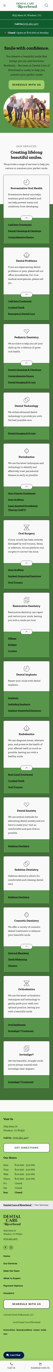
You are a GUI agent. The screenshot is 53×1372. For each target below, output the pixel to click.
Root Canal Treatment (20, 774)
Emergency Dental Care (21, 313)
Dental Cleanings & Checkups (24, 230)
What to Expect (12, 1278)
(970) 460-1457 (30, 24)
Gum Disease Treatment (21, 493)
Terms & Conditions (24, 1330)
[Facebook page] (5, 1247)
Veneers (12, 965)
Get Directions (26, 1147)
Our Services (10, 1263)
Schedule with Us (26, 84)
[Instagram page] (11, 1247)
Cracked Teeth (16, 307)
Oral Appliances (17, 1024)
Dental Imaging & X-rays (22, 382)
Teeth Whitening (17, 959)
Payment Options (13, 1285)
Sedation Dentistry (18, 846)
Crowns (12, 651)
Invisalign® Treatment (20, 1030)
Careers (36, 1330)
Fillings (12, 638)
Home (6, 1256)
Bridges (12, 644)
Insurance (8, 1293)
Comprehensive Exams (21, 237)
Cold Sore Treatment (20, 224)
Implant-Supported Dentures (24, 576)
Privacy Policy (9, 1330)
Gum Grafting (16, 499)
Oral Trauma (15, 582)
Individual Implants (19, 704)
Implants (13, 698)
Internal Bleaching (18, 953)
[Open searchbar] (46, 5)
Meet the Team (11, 1271)
